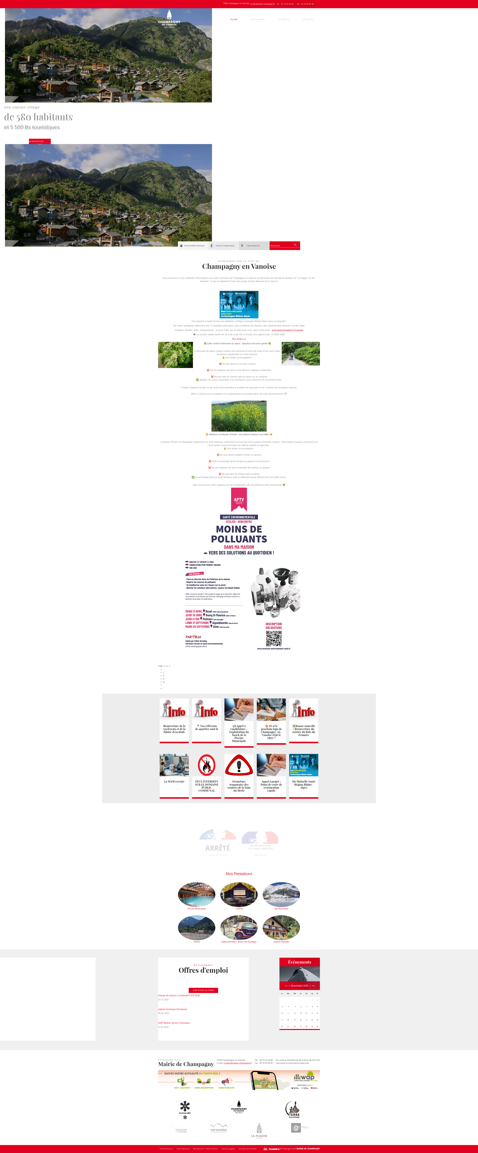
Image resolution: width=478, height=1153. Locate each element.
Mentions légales (228, 1149)
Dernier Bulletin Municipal (194, 245)
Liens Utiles (308, 19)
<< (286, 985)
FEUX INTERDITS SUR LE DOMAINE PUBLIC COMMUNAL (206, 786)
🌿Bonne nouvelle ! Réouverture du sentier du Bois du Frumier (303, 730)
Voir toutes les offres (203, 990)
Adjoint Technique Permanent (172, 1009)
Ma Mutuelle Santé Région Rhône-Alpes (303, 784)
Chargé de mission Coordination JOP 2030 (179, 995)
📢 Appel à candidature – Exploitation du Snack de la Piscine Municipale (239, 733)
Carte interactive (253, 245)
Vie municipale (258, 19)
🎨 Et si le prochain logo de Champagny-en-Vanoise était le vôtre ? (271, 732)
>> (313, 985)
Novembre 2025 (299, 985)
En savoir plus (36, 141)
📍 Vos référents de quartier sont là (206, 727)
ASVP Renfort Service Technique (174, 1023)
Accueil (233, 19)
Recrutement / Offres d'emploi (205, 1149)
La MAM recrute (174, 781)
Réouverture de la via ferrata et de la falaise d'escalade (174, 729)
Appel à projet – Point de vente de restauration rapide (271, 786)
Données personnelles (248, 1149)
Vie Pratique (283, 19)
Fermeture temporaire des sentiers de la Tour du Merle (239, 786)
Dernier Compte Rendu (225, 245)
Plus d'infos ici (239, 339)
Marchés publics (166, 1149)
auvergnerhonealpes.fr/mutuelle (287, 330)
